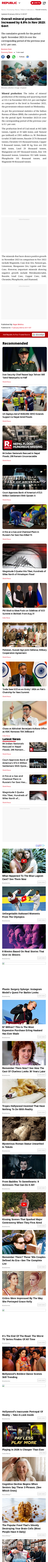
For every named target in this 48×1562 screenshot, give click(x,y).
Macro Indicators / (28, 10)
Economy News (7, 52)
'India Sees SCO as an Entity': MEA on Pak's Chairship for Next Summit (23, 691)
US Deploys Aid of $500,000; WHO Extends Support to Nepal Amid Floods (23, 415)
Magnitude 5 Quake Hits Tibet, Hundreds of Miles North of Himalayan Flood (24, 573)
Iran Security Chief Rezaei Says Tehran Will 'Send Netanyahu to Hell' (23, 376)
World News (6, 382)
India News (6, 618)
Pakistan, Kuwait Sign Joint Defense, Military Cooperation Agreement (24, 651)
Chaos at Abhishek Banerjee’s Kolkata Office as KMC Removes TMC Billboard (24, 730)
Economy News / (13, 10)
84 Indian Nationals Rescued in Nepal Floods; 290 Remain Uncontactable (21, 455)
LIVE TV (37, 3)
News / (4, 10)
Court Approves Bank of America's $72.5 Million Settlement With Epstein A (22, 494)
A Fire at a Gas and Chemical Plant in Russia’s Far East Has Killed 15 (20, 533)
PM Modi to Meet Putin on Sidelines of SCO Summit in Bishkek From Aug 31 (23, 612)
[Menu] (44, 3)
